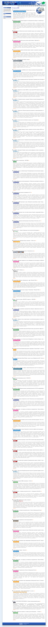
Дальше (14, 18)
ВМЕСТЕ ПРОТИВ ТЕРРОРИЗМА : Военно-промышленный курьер (26, 601)
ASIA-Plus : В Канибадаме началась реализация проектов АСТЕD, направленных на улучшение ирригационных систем (29, 388)
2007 (41, 5)
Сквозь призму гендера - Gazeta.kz (19, 550)
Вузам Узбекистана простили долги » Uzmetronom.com (23, 250)
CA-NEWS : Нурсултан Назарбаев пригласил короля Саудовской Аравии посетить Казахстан (29, 470)
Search (5, 13)
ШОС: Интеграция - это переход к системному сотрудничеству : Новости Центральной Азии (29, 409)
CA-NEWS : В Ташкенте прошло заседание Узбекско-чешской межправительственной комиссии (29, 99)
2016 (23, 5)
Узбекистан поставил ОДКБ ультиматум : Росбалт (22, 480)
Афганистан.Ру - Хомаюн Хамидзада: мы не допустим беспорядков (26, 230)
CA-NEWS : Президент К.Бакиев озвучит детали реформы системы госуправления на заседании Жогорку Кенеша (29, 150)
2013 (29, 5)
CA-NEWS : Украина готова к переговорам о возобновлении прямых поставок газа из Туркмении (29, 319)
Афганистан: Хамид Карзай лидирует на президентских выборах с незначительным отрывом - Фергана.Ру (29, 20)
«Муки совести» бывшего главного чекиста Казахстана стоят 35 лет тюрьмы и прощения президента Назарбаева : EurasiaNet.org (29, 367)
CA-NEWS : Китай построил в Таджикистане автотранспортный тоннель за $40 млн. (29, 139)
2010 (35, 5)
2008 (39, 5)
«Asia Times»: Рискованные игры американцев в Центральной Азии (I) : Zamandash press (29, 580)
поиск (44, 5)
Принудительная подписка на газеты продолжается (22, 519)
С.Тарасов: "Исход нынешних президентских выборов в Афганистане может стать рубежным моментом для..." (29, 308)
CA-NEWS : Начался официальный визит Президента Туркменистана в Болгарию (28, 79)
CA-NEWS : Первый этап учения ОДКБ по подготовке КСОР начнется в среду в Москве (29, 89)
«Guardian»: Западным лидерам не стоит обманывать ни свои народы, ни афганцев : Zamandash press (29, 260)
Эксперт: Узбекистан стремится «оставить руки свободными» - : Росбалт (27, 611)
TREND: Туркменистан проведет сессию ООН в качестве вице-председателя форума (29, 439)
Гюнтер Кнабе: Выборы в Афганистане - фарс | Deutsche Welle (24, 280)
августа (15, 8)
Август (5, 7)
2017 (21, 5)
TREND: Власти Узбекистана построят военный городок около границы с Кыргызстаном (29, 31)
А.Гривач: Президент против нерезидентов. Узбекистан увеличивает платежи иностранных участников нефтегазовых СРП (29, 181)
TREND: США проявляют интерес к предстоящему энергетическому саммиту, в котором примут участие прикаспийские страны (29, 449)
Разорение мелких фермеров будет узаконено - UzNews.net (24, 240)
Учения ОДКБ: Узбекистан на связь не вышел (21, 499)
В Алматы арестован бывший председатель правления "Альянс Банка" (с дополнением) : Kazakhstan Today (29, 348)
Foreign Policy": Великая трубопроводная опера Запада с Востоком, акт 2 (27, 220)
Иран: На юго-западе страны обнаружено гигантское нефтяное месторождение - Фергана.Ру (29, 429)
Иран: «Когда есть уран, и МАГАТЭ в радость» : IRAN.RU (24, 299)
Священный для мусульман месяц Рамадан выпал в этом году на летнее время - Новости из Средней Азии (24, 10)
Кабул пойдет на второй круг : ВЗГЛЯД (20, 160)
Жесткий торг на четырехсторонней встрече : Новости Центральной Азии (27, 510)
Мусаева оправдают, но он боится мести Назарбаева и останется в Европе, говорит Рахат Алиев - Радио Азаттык (29, 339)
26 (12, 8)
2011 (33, 5)
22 (9, 10)
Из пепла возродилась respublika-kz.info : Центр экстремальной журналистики (27, 69)
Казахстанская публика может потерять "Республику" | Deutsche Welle (26, 289)
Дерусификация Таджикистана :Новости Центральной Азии (24, 570)
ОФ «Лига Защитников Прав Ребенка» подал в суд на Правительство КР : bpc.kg (28, 358)
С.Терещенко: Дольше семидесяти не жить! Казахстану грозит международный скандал (29, 398)
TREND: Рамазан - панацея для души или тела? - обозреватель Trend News (27, 491)
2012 (31, 5)
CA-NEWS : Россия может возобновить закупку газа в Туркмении (25, 119)
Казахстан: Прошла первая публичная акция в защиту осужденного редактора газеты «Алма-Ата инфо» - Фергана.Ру (29, 50)
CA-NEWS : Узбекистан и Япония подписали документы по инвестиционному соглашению (29, 110)
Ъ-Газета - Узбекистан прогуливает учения (21, 59)
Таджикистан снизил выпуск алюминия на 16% (22, 192)
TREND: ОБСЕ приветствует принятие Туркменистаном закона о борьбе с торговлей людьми (29, 460)
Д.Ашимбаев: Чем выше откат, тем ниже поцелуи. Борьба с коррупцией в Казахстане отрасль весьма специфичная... (29, 212)
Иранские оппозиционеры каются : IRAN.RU (21, 378)
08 (9, 9)
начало (19, 5)
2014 (27, 5)
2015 (25, 5)
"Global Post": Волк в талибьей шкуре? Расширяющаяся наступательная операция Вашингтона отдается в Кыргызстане (29, 170)
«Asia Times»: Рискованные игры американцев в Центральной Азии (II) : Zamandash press (29, 540)
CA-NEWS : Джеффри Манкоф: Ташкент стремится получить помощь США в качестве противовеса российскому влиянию (29, 129)
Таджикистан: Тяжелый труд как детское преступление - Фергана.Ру (26, 40)
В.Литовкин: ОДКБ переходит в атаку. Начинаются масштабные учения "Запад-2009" (29, 201)
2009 (37, 5)
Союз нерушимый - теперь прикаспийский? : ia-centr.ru (23, 590)
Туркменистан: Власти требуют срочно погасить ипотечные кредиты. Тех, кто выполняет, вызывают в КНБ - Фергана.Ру (29, 419)
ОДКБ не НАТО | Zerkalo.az (18, 269)
